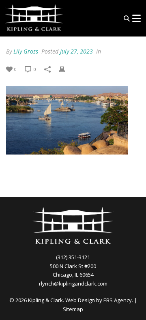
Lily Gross (25, 51)
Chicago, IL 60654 (73, 274)
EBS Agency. (118, 300)
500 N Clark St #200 (73, 266)
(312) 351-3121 (73, 257)
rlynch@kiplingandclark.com (73, 283)
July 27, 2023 (76, 51)
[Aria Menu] (136, 18)
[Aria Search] (127, 18)
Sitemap (73, 309)
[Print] (66, 68)
